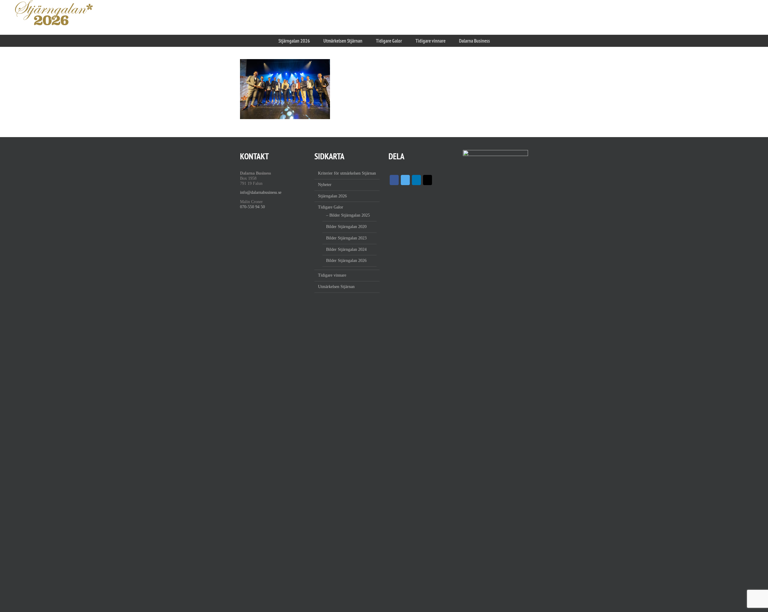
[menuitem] (294, 41)
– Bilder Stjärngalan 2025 (348, 215)
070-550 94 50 (252, 207)
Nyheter (325, 184)
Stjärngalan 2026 (332, 196)
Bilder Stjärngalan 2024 (346, 249)
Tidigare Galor (330, 207)
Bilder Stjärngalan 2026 (346, 260)
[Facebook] (394, 180)
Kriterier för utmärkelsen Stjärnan (347, 173)
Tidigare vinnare (332, 275)
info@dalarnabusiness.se (260, 192)
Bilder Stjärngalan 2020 (346, 226)
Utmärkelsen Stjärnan (336, 286)
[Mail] (427, 180)
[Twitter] (405, 180)
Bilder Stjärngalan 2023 (346, 238)
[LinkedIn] (416, 180)
